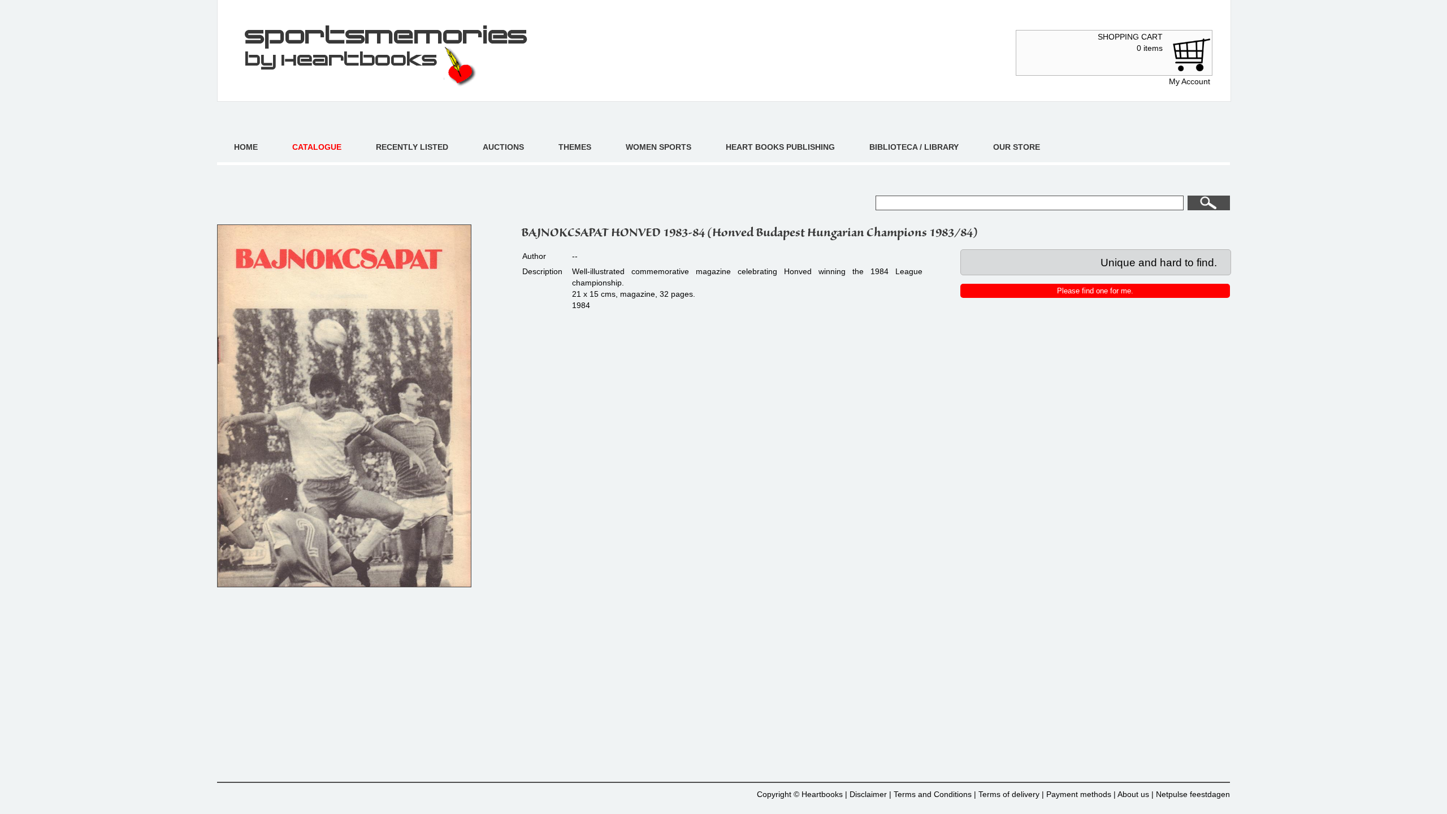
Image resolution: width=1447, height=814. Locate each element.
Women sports (658, 146)
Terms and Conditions (933, 794)
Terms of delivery (1008, 794)
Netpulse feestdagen (1193, 794)
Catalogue (316, 146)
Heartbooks (822, 794)
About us (1133, 794)
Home (246, 146)
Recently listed (412, 146)
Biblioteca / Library (914, 146)
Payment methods (1078, 794)
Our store (1016, 146)
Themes (574, 146)
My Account (1189, 81)
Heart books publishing (780, 146)
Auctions (503, 146)
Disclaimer (868, 794)
